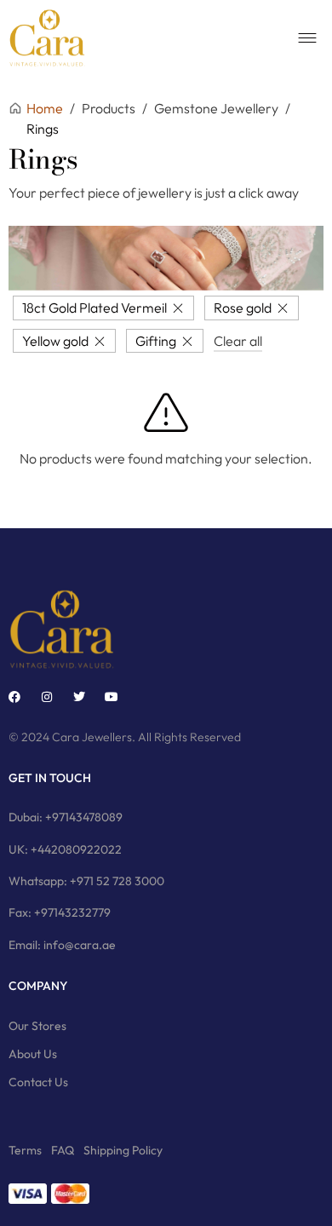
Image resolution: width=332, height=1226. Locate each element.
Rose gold (243, 307)
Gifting (155, 340)
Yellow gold (55, 340)
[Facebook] (14, 697)
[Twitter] (79, 697)
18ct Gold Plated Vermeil (94, 307)
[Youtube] (111, 697)
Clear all (238, 340)
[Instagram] (47, 697)
